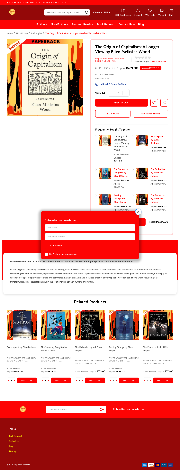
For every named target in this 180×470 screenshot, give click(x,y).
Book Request (106, 24)
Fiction (40, 24)
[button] (138, 212)
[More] (46, 24)
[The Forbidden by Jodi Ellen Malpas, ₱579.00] (90, 325)
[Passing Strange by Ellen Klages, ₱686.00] (124, 325)
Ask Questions (150, 113)
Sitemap (12, 451)
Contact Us (125, 24)
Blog (141, 24)
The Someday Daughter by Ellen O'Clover (120, 172)
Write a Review (159, 61)
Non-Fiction (58, 24)
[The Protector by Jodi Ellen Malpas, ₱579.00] (158, 325)
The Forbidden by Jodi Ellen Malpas (158, 172)
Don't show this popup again (62, 254)
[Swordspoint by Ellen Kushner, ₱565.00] (22, 325)
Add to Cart (122, 102)
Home (10, 33)
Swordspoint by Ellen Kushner (157, 139)
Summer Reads (81, 24)
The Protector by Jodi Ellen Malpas (157, 198)
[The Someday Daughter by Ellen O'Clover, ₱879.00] (56, 325)
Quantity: (100, 92)
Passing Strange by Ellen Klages (119, 198)
